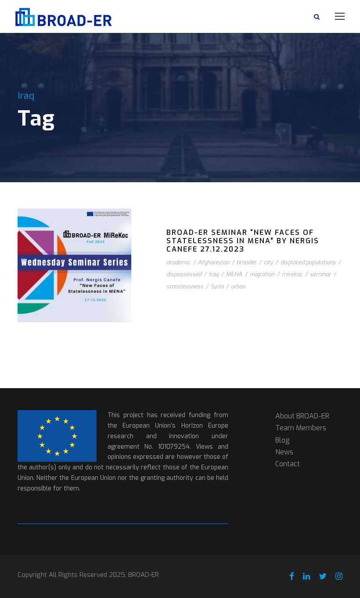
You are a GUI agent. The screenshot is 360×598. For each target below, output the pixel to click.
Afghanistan (213, 262)
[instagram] (338, 576)
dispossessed (184, 274)
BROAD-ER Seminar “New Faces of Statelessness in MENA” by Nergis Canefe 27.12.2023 (242, 241)
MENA (234, 274)
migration (262, 274)
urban (238, 286)
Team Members (300, 427)
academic (178, 262)
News (284, 452)
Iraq (214, 274)
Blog (282, 440)
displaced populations (308, 262)
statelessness (184, 286)
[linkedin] (306, 576)
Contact (287, 463)
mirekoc (292, 274)
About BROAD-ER (302, 416)
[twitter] (323, 576)
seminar (320, 274)
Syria (217, 286)
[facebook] (291, 576)
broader (246, 262)
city (268, 262)
